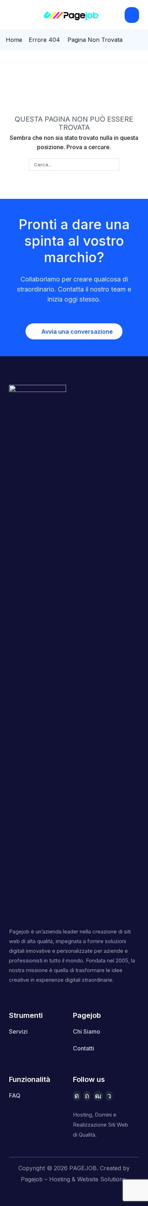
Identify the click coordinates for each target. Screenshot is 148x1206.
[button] (12, 15)
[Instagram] (76, 1096)
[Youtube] (98, 1096)
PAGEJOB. (83, 1168)
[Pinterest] (87, 1096)
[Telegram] (109, 1096)
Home (14, 39)
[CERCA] (113, 164)
